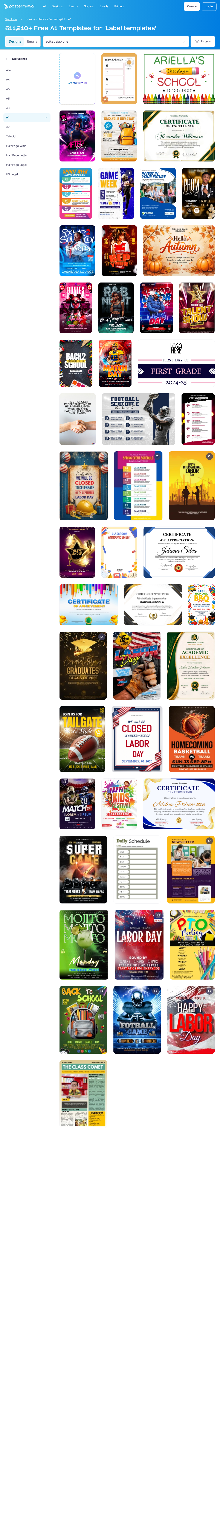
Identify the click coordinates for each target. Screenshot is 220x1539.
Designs (15, 41)
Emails (32, 41)
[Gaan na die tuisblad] (17, 6)
